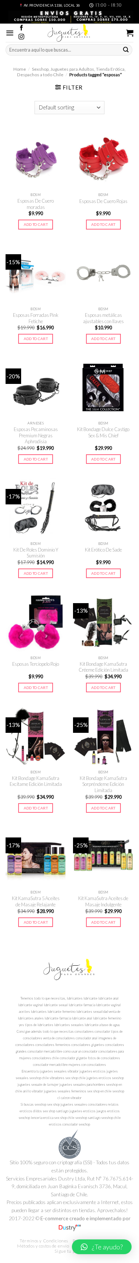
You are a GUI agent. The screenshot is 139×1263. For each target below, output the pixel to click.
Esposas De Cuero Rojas (103, 201)
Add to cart (36, 224)
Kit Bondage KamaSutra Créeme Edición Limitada (103, 667)
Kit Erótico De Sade (103, 550)
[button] (102, 1246)
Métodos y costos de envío (43, 1245)
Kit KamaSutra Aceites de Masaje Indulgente (103, 901)
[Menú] (10, 33)
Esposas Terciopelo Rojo (35, 664)
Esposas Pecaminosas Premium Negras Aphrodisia (36, 435)
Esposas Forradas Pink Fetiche (35, 318)
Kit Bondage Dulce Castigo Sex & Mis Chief (103, 432)
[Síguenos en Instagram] (21, 37)
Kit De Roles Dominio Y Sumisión (35, 553)
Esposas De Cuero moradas (35, 204)
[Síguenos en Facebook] (21, 28)
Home (19, 69)
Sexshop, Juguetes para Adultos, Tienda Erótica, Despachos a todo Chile (71, 71)
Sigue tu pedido (70, 1251)
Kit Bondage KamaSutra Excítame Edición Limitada (36, 781)
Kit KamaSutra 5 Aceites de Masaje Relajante (36, 901)
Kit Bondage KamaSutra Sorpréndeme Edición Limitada (103, 784)
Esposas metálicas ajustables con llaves (103, 318)
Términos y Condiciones (44, 1240)
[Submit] (126, 50)
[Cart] (129, 33)
